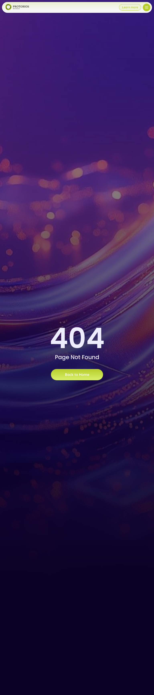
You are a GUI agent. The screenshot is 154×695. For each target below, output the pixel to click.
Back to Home (77, 374)
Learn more (130, 7)
